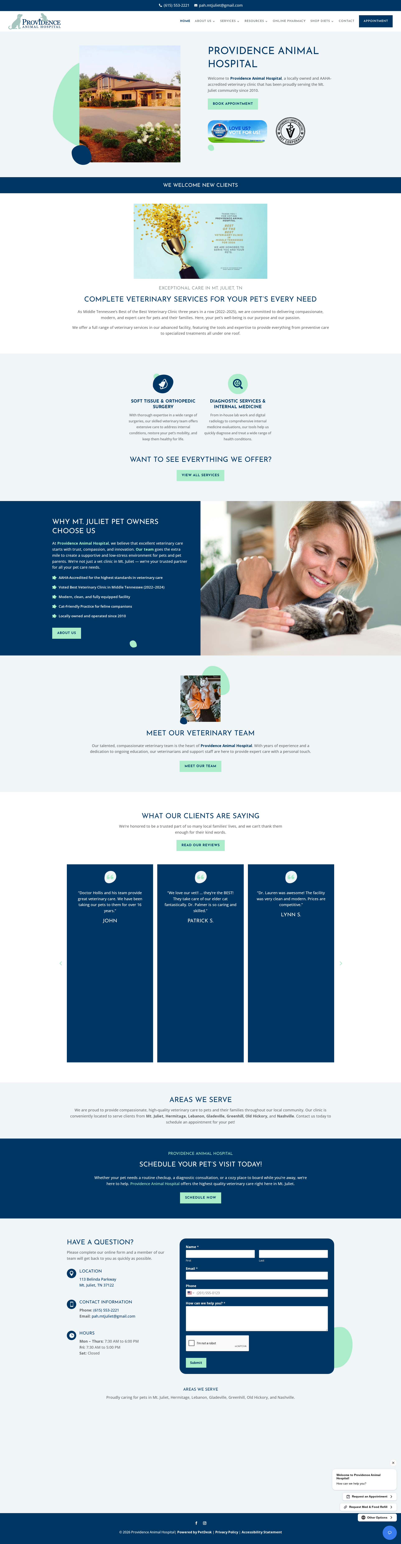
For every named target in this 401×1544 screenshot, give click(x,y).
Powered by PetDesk (194, 1532)
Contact (346, 21)
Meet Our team (200, 766)
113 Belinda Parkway (97, 1279)
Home (185, 21)
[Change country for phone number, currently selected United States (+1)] (190, 1293)
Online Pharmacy (289, 21)
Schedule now (200, 1197)
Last (261, 1260)
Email (192, 1268)
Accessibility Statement (262, 1532)
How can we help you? (205, 1303)
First (188, 1260)
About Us (203, 21)
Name (192, 1247)
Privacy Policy (226, 1532)
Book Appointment (233, 104)
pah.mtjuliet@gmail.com (113, 1316)
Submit (196, 1362)
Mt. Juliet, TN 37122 (96, 1285)
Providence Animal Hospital (256, 78)
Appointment (376, 21)
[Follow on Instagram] (204, 1523)
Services (228, 21)
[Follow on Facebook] (196, 1523)
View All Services (200, 475)
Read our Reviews (200, 845)
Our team (145, 549)
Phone (191, 1286)
